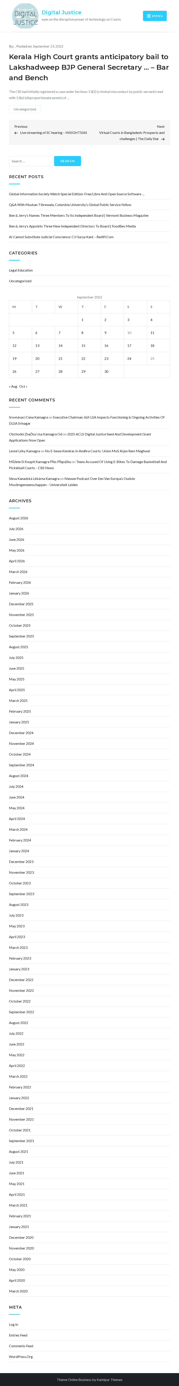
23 (106, 358)
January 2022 (19, 1098)
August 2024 (18, 776)
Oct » (23, 386)
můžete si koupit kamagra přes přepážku (40, 462)
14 (60, 345)
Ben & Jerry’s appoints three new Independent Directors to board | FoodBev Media (72, 226)
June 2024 (16, 797)
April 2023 (17, 937)
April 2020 (17, 1280)
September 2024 (21, 765)
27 (37, 371)
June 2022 (16, 1044)
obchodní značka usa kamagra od (35, 434)
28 (60, 371)
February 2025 (20, 711)
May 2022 (16, 1055)
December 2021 (21, 1108)
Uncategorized (25, 109)
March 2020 (18, 1291)
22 (83, 358)
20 (37, 358)
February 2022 (20, 1087)
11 (152, 332)
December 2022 (21, 980)
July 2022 (16, 1033)
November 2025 (21, 614)
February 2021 (20, 1216)
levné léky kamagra (24, 451)
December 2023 (21, 861)
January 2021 (19, 1227)
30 (106, 371)
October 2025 (20, 625)
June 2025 (16, 668)
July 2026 (16, 529)
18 (152, 345)
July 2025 (16, 657)
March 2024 (18, 829)
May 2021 (16, 1184)
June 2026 (16, 539)
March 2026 (18, 572)
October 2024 (20, 754)
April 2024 (17, 818)
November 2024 (21, 743)
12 (14, 345)
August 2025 (18, 647)
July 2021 (16, 1162)
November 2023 (21, 872)
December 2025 (21, 604)
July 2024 (16, 786)
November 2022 (21, 990)
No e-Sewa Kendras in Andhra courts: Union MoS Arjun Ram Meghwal (97, 451)
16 (106, 345)
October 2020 (20, 1259)
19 (14, 358)
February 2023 (20, 958)
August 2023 (18, 904)
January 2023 (19, 969)
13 (37, 345)
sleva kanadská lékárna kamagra (34, 478)
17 (129, 345)
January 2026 (19, 593)
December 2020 (21, 1237)
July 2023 (16, 915)
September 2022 (21, 1012)
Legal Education (21, 270)
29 (83, 371)
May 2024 (16, 808)
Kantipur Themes (109, 1379)
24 (129, 358)
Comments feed (21, 1346)
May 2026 (16, 550)
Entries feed (18, 1335)
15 (83, 345)
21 (60, 358)
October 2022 (20, 1001)
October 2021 (20, 1130)
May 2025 (16, 679)
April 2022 (17, 1065)
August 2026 (18, 518)
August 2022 (18, 1022)
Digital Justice (61, 12)
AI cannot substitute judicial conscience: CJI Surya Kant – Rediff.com (61, 237)
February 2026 (20, 582)
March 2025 (18, 700)
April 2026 (17, 561)
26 (14, 371)
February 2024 (20, 840)
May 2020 (16, 1269)
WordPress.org (21, 1356)
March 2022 (18, 1076)
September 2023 (21, 894)
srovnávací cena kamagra (28, 417)
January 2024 (19, 851)
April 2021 (17, 1194)
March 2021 (18, 1205)
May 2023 (16, 926)
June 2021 (16, 1173)
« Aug (13, 386)
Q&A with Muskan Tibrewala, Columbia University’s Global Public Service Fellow (70, 204)
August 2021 (18, 1151)
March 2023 (18, 947)
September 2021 (21, 1141)
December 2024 (21, 733)
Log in (13, 1324)
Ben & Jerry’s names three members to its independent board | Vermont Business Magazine (78, 215)
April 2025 (17, 690)
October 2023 (20, 883)
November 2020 (21, 1248)
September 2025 (21, 636)
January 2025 (19, 722)
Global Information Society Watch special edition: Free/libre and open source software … (77, 194)
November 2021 (21, 1119)
